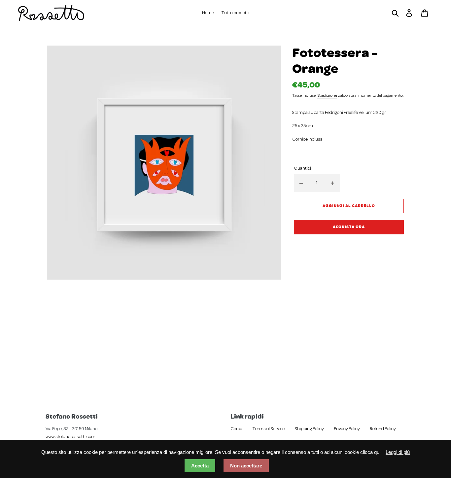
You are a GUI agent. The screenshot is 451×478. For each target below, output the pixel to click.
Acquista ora (349, 226)
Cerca (236, 429)
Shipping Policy (309, 429)
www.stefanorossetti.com (70, 437)
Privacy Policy (347, 429)
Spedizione (327, 96)
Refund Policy (383, 429)
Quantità (303, 168)
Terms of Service (268, 429)
